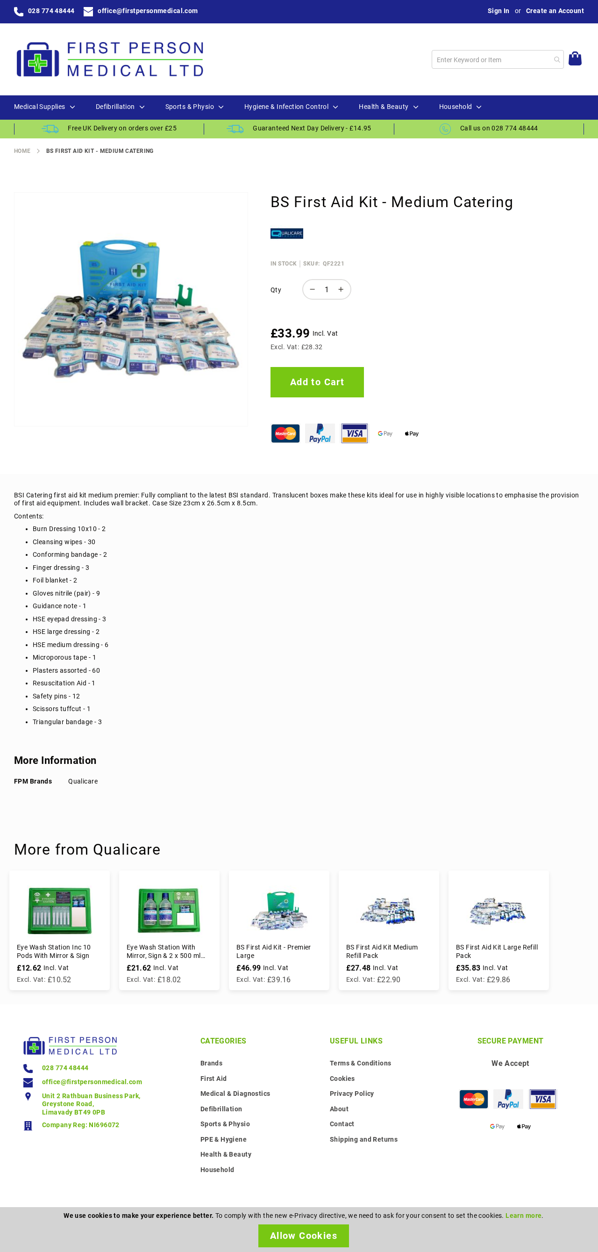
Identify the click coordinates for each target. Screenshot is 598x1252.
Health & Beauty (225, 1154)
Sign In (499, 10)
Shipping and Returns (364, 1139)
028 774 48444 (51, 10)
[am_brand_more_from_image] (59, 910)
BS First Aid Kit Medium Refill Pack (382, 951)
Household (217, 1169)
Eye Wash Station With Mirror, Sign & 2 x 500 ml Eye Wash (164, 951)
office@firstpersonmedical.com (148, 10)
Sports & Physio (225, 1124)
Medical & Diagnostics (235, 1093)
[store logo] (109, 59)
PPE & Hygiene (223, 1139)
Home (22, 151)
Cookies (342, 1078)
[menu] (299, 107)
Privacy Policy (352, 1093)
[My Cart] (575, 59)
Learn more (523, 1215)
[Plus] (343, 289)
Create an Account (555, 10)
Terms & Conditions (361, 1063)
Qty (276, 290)
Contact (342, 1124)
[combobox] (498, 59)
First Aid (213, 1078)
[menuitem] (39, 107)
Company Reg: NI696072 (81, 1125)
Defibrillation (221, 1109)
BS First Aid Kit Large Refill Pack (497, 951)
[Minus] (310, 289)
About (339, 1109)
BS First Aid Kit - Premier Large (273, 951)
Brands (211, 1063)
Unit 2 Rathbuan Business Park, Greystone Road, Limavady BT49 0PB (91, 1104)
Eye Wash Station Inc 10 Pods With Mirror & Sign (54, 951)
